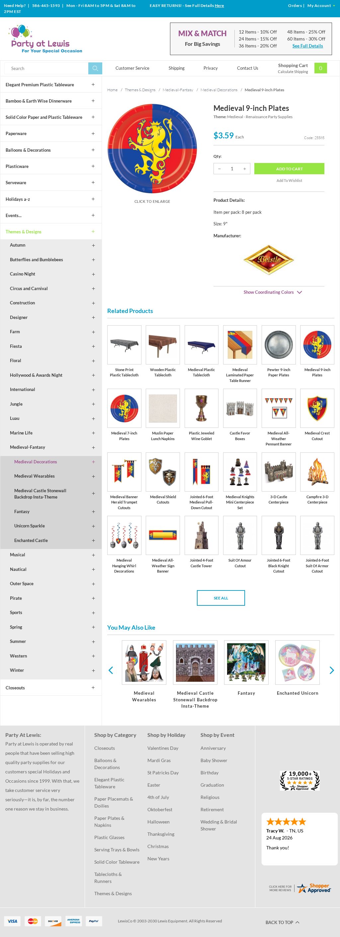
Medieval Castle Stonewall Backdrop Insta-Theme (40, 494)
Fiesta (16, 346)
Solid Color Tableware (116, 862)
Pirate (16, 598)
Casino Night (22, 273)
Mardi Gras (159, 760)
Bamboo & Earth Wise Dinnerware (39, 101)
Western (18, 656)
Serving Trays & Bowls (116, 849)
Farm (15, 331)
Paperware (16, 133)
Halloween (158, 821)
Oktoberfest (159, 809)
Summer (18, 641)
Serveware (16, 182)
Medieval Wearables (34, 476)
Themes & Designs (24, 231)
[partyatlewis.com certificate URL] (300, 888)
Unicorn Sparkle (29, 525)
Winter (17, 670)
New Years (158, 858)
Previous (111, 670)
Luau (14, 418)
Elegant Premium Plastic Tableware (40, 84)
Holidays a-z (18, 199)
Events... (14, 215)
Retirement (212, 809)
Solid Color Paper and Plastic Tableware (44, 117)
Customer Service (132, 68)
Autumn (17, 245)
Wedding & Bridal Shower (219, 825)
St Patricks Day (163, 772)
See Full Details (308, 45)
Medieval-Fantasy (27, 447)
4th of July (158, 797)
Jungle (16, 404)
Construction (22, 302)
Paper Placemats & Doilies (114, 802)
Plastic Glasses (109, 837)
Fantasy (22, 511)
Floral (15, 360)
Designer (19, 317)
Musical (17, 554)
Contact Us (247, 68)
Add (289, 168)
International (22, 389)
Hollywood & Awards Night (36, 375)
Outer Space (22, 583)
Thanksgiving (160, 834)
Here (219, 5)
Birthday (209, 772)
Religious (210, 797)
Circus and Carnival (29, 288)
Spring (16, 627)
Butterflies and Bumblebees (36, 259)
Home (112, 89)
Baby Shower (214, 760)
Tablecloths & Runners (108, 877)
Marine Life (21, 432)
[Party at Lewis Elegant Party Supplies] (59, 39)
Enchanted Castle (31, 540)
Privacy (211, 68)
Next (331, 670)
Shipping (177, 68)
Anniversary (213, 748)
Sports (16, 612)
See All (221, 597)
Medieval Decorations (35, 461)
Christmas (158, 846)
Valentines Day (162, 748)
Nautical (18, 569)
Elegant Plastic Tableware (110, 783)
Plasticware (17, 166)
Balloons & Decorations (28, 150)
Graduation (212, 785)
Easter (153, 785)
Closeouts (15, 687)
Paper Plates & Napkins (110, 821)
